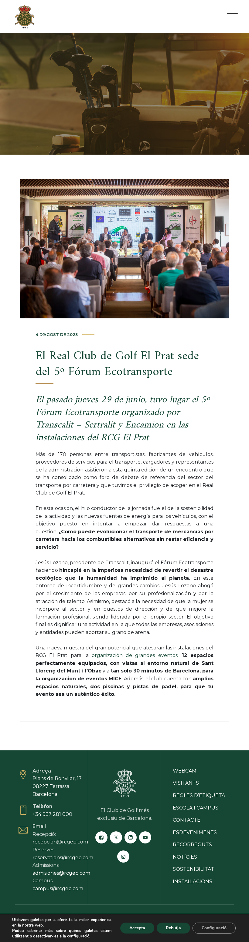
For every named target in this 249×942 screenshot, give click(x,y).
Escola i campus (195, 808)
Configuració (214, 928)
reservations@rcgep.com (62, 857)
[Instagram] (123, 856)
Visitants (186, 783)
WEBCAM (184, 771)
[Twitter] (116, 837)
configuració (78, 936)
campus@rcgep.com (57, 888)
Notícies (185, 857)
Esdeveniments (195, 832)
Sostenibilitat (193, 869)
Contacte (186, 820)
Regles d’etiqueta (199, 795)
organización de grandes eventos (135, 655)
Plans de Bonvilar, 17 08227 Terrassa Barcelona (57, 786)
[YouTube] (145, 837)
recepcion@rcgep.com (60, 842)
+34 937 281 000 (52, 814)
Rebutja (173, 928)
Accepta (137, 928)
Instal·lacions (192, 881)
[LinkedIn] (130, 837)
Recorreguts (192, 844)
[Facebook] (101, 837)
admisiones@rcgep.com (61, 873)
